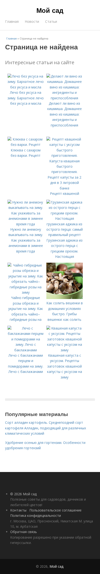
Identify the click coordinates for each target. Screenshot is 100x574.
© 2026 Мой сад (23, 494)
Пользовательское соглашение (55, 510)
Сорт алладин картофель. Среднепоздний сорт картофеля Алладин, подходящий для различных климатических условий (45, 428)
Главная (12, 21)
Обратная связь (23, 531)
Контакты (18, 510)
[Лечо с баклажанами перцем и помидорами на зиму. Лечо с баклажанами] (26, 350)
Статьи (51, 21)
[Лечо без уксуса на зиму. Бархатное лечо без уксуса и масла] (26, 87)
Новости (32, 21)
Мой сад (49, 10)
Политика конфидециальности (35, 515)
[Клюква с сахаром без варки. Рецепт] (26, 144)
